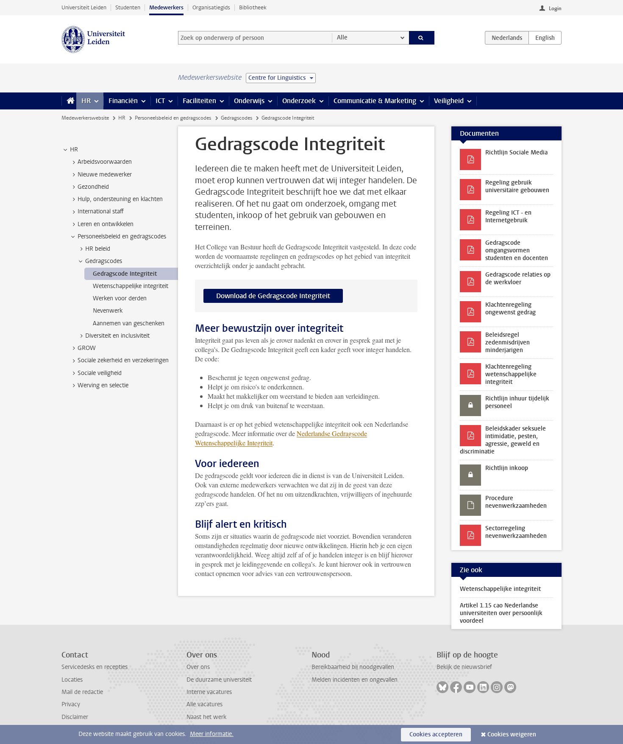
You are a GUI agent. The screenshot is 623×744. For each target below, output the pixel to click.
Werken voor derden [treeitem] (120, 298)
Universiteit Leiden (83, 7)
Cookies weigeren (511, 734)
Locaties (72, 680)
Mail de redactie (82, 692)
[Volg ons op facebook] (456, 687)
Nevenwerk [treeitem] (107, 311)
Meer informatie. (212, 734)
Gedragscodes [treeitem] (103, 261)
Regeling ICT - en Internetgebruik (508, 216)
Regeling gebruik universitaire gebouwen (517, 186)
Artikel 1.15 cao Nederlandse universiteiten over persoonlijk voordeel (501, 613)
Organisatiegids (211, 7)
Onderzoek (299, 100)
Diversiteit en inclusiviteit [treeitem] (117, 336)
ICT (160, 100)
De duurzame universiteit (219, 680)
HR (86, 100)
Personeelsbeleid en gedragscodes (173, 118)
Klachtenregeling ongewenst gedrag (510, 308)
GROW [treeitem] (87, 348)
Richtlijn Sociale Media (516, 152)
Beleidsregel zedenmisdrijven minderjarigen (507, 342)
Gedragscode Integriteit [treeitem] (125, 274)
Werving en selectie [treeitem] (103, 385)
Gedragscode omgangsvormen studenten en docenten (516, 250)
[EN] (545, 38)
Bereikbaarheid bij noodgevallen (353, 667)
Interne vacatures (209, 692)
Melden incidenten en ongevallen (355, 680)
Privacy (70, 704)
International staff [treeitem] (101, 211)
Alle (342, 38)
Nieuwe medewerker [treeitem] (105, 175)
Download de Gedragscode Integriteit (273, 295)
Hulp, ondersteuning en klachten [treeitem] (120, 199)
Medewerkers (166, 7)
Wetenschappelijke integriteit (500, 589)
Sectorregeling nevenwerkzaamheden (516, 532)
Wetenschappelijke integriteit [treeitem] (130, 286)
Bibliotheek (253, 7)
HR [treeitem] (74, 149)
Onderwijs (249, 100)
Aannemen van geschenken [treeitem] (128, 323)
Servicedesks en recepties (94, 667)
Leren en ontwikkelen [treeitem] (106, 224)
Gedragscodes (236, 118)
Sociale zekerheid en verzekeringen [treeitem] (123, 360)
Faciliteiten (199, 100)
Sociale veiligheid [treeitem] (100, 373)
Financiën (123, 100)
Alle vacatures (204, 704)
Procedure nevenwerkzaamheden (516, 502)
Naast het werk (206, 717)
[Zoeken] (422, 38)
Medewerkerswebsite (85, 118)
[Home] (68, 100)
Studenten (127, 7)
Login (555, 8)
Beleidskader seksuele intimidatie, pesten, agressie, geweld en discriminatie (503, 440)
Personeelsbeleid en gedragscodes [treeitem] (122, 236)
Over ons (198, 667)
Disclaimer (74, 717)
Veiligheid (449, 100)
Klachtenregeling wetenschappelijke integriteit (511, 374)
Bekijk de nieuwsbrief (464, 667)
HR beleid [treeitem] (97, 249)
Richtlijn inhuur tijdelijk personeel (517, 402)
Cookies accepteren (435, 734)
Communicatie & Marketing (375, 100)
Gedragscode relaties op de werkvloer (518, 278)
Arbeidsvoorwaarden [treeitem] (105, 162)
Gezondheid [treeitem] (93, 187)
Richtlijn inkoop (506, 468)
